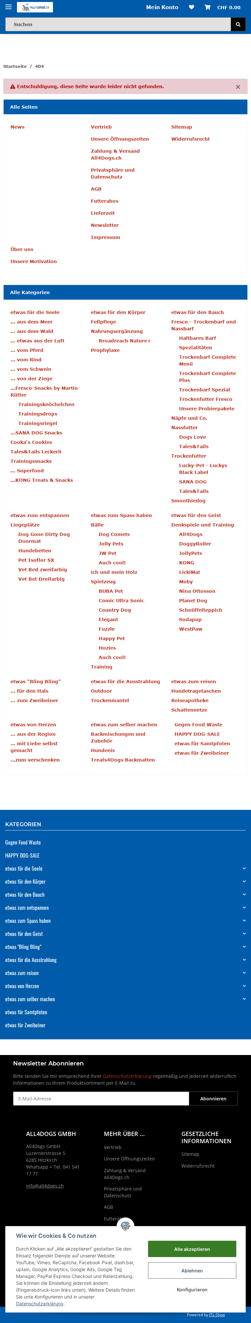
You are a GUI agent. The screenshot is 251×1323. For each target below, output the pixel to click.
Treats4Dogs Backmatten (123, 760)
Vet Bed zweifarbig (42, 569)
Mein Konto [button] (162, 7)
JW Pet (107, 553)
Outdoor (101, 691)
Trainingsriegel (37, 423)
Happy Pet (112, 638)
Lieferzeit (103, 213)
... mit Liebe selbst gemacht (34, 747)
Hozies (107, 648)
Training (101, 666)
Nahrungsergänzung (117, 331)
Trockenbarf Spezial (204, 389)
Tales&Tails (194, 446)
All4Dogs (190, 534)
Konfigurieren (192, 1289)
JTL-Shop (217, 1314)
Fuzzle (107, 629)
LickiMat (189, 572)
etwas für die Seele (23, 868)
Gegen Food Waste (198, 724)
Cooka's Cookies (31, 442)
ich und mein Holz (114, 572)
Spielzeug (103, 581)
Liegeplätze (25, 525)
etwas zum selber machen (30, 999)
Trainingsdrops (37, 414)
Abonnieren (213, 1098)
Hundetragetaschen (196, 691)
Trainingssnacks (31, 461)
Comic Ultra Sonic (121, 600)
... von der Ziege (31, 378)
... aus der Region (33, 734)
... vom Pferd (26, 350)
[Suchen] (238, 24)
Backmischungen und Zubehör (118, 737)
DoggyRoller (195, 543)
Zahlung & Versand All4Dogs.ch (115, 154)
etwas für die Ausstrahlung (31, 960)
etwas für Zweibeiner (202, 753)
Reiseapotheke (190, 700)
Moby (186, 581)
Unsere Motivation (33, 261)
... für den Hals (29, 691)
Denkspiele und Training (202, 525)
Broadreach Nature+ (125, 340)
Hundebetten (34, 550)
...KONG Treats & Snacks (41, 480)
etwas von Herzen (22, 986)
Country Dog (115, 610)
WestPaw (191, 629)
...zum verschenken (35, 760)
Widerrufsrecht (190, 139)
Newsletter (105, 225)
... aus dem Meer (31, 321)
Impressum (105, 237)
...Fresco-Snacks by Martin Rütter (44, 391)
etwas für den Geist (24, 933)
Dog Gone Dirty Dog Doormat (44, 537)
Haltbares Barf (197, 338)
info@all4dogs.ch (45, 1186)
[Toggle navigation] (8, 4)
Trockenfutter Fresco (205, 399)
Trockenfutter (188, 456)
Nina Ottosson (197, 591)
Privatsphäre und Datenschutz (113, 173)
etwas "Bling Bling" (23, 947)
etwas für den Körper (25, 881)
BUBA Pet (111, 591)
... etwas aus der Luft (37, 340)
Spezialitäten (195, 347)
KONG (186, 562)
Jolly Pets (111, 543)
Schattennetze (189, 710)
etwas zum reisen (22, 973)
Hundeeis (103, 750)
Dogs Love (192, 437)
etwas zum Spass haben (28, 920)
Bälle (97, 525)
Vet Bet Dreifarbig (41, 579)
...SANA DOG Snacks (36, 432)
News (17, 127)
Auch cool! (112, 562)
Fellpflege (103, 321)
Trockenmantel (110, 700)
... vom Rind (26, 359)
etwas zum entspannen (27, 907)
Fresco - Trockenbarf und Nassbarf (203, 325)
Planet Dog (193, 600)
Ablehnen (192, 1270)
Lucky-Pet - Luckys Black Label (203, 469)
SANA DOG (193, 481)
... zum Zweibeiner (34, 700)
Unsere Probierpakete (206, 408)
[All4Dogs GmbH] (35, 7)
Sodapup (190, 619)
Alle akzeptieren (192, 1249)
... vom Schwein (30, 369)
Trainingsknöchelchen (46, 404)
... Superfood (27, 470)
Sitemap (181, 127)
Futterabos (104, 201)
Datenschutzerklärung (127, 1076)
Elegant (108, 619)
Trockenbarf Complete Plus (207, 376)
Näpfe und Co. (189, 418)
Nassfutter (184, 427)
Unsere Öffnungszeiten (120, 139)
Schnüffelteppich (200, 610)
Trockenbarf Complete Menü (207, 360)
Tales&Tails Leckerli (35, 451)
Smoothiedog (188, 500)
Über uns (21, 249)
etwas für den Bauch (24, 894)
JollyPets (190, 553)
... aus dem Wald (31, 331)
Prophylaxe (105, 350)
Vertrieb (101, 127)
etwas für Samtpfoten (202, 743)
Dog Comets (114, 534)
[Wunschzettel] (191, 7)
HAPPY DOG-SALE (197, 734)
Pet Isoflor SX (36, 560)
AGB (96, 189)
